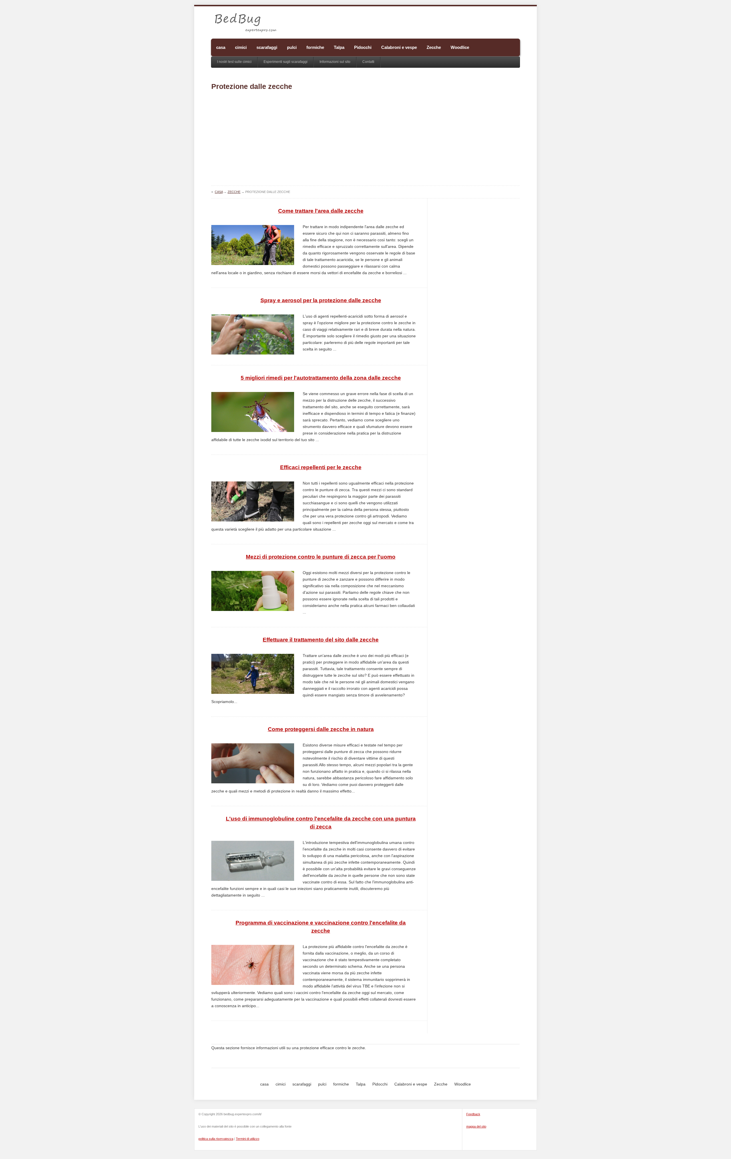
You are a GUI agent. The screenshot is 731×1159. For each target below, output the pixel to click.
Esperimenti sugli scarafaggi (286, 62)
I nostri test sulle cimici (234, 62)
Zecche (434, 47)
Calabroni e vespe (399, 47)
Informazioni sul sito (335, 62)
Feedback (473, 1114)
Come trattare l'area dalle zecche (321, 211)
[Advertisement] (365, 140)
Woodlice (460, 47)
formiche (315, 47)
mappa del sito (476, 1126)
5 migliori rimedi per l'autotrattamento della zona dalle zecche (321, 378)
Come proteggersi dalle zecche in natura (321, 729)
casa (220, 47)
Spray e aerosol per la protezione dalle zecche (320, 300)
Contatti (368, 62)
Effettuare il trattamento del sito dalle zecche (321, 640)
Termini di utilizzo (247, 1138)
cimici (241, 47)
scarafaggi (266, 47)
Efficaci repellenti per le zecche (321, 467)
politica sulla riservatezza (215, 1138)
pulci (292, 47)
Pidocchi (362, 47)
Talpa (339, 47)
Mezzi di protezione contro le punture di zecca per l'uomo (320, 557)
